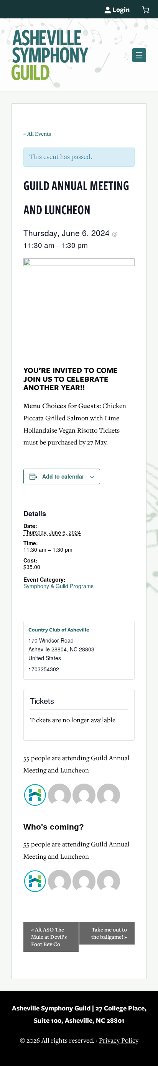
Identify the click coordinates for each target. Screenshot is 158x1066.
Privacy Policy (118, 1040)
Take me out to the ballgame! (109, 933)
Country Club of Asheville (58, 629)
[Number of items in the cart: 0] (145, 9)
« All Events (37, 134)
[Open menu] (139, 55)
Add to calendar (63, 476)
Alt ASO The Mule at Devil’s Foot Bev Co (49, 937)
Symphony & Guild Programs (58, 586)
